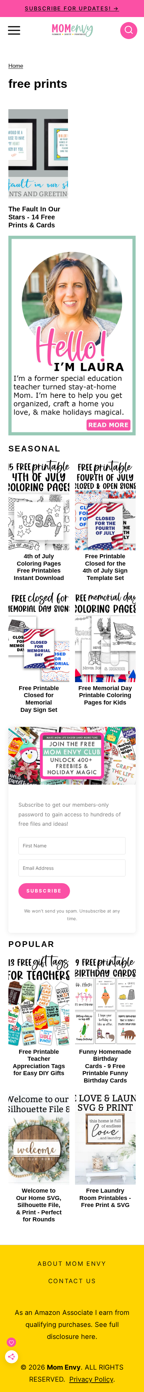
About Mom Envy (72, 1263)
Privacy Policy (91, 1379)
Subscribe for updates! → (72, 8)
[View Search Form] (128, 30)
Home (15, 66)
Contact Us (72, 1280)
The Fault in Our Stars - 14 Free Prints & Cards (34, 217)
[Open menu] (14, 30)
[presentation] (38, 153)
